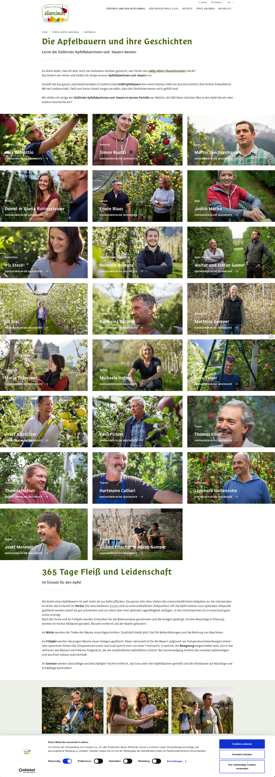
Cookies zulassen (242, 744)
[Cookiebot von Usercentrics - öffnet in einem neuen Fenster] (27, 770)
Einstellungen (174, 761)
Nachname (86, 393)
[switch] (98, 761)
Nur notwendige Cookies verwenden (242, 766)
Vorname (86, 386)
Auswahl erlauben (242, 754)
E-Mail (84, 400)
